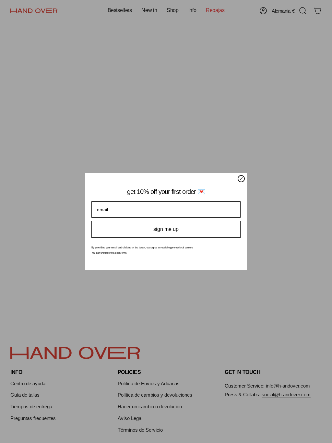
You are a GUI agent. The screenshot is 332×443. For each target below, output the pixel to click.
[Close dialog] (241, 178)
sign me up (166, 229)
